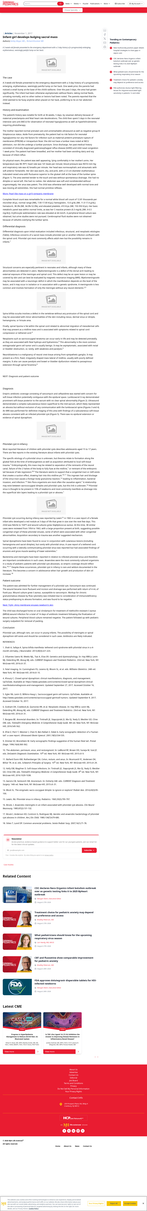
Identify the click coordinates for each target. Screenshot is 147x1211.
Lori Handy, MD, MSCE (45, 942)
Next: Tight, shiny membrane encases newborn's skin (28, 605)
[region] (73, 1203)
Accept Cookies (130, 1203)
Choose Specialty (71, 10)
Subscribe (88, 850)
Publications (95, 4)
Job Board (73, 1080)
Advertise (73, 1072)
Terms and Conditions (73, 1083)
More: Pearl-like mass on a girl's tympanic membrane (28, 193)
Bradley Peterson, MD (45, 920)
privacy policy (49, 855)
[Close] (143, 1203)
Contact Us (73, 1075)
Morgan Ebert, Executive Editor (49, 899)
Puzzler (85, 4)
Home (57, 1146)
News (77, 1146)
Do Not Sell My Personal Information (73, 1088)
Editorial (73, 1078)
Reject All (113, 1203)
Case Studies (9, 865)
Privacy (73, 1086)
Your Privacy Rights (73, 1091)
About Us (73, 1069)
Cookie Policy (33, 1209)
